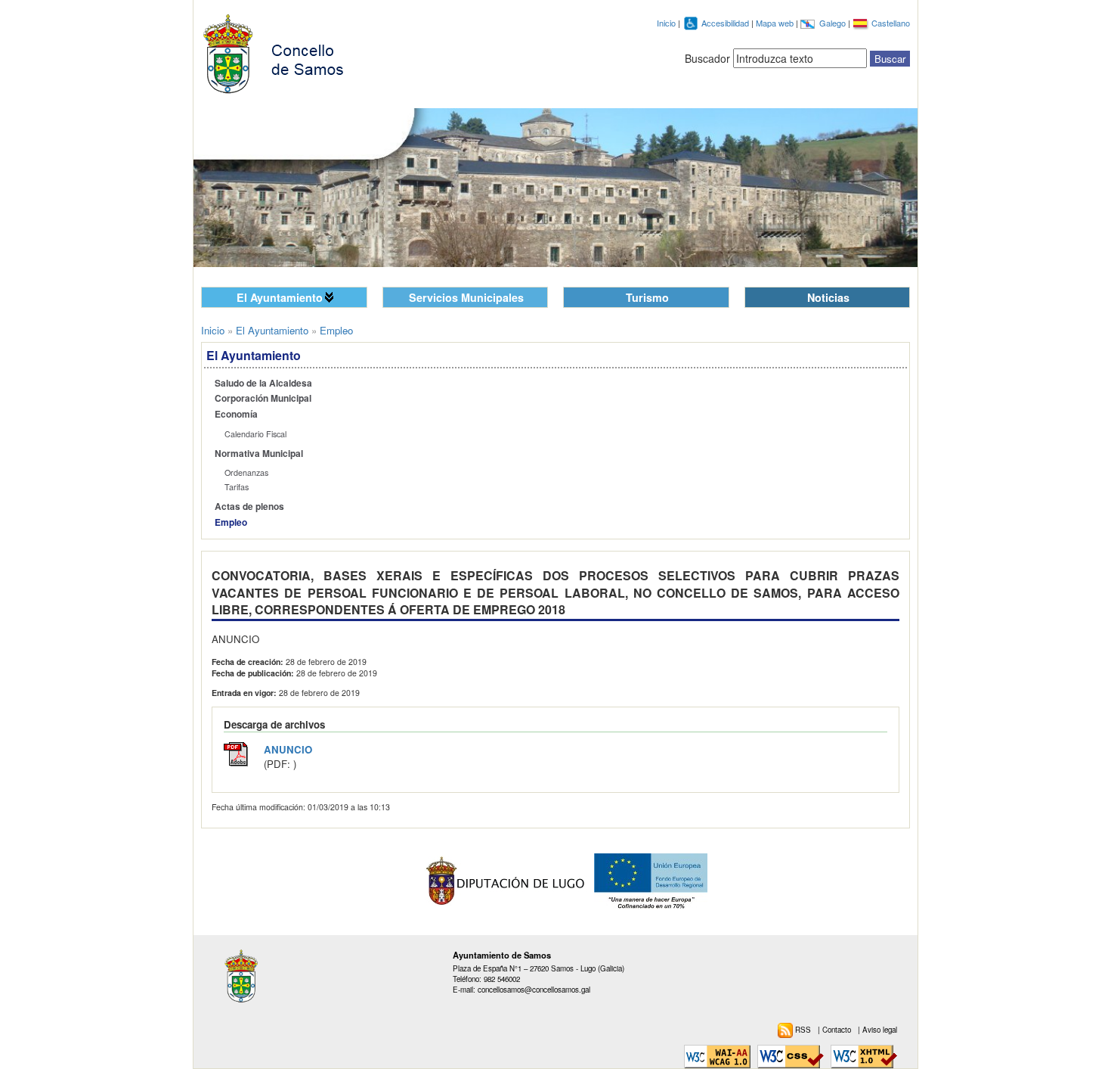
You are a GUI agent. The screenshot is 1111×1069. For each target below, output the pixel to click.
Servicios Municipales (466, 297)
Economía (236, 414)
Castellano (890, 23)
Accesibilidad (726, 23)
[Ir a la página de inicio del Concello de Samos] (280, 51)
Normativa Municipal (259, 453)
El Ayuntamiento (280, 297)
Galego (833, 23)
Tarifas (236, 487)
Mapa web (776, 23)
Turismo (647, 297)
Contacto (837, 1029)
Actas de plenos (249, 506)
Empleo (231, 522)
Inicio (666, 23)
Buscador (707, 58)
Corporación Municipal (263, 398)
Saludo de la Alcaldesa (263, 383)
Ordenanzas (246, 472)
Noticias (828, 297)
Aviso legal (879, 1029)
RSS (804, 1029)
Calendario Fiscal (255, 434)
